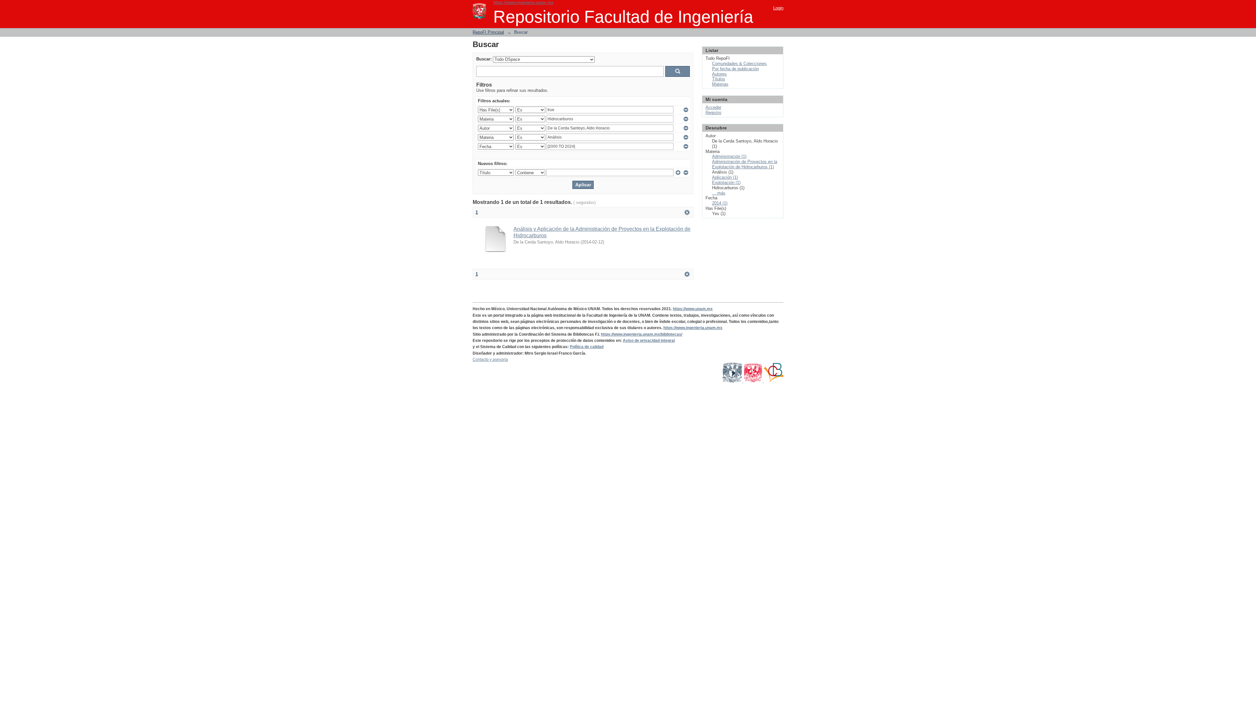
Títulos (718, 78)
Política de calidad (586, 347)
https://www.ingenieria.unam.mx (523, 2)
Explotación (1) (726, 182)
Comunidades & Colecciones (739, 63)
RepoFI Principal (488, 32)
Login (778, 8)
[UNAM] (733, 381)
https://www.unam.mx (693, 309)
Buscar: (484, 59)
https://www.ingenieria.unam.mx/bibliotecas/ (641, 334)
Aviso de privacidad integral (649, 340)
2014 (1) (719, 203)
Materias (720, 84)
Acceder (713, 107)
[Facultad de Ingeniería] (753, 381)
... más (718, 193)
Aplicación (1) (725, 177)
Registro (713, 112)
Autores (719, 74)
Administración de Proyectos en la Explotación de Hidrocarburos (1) (744, 164)
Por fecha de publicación (735, 68)
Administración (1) (729, 156)
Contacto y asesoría (490, 359)
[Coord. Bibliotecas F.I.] (773, 381)
